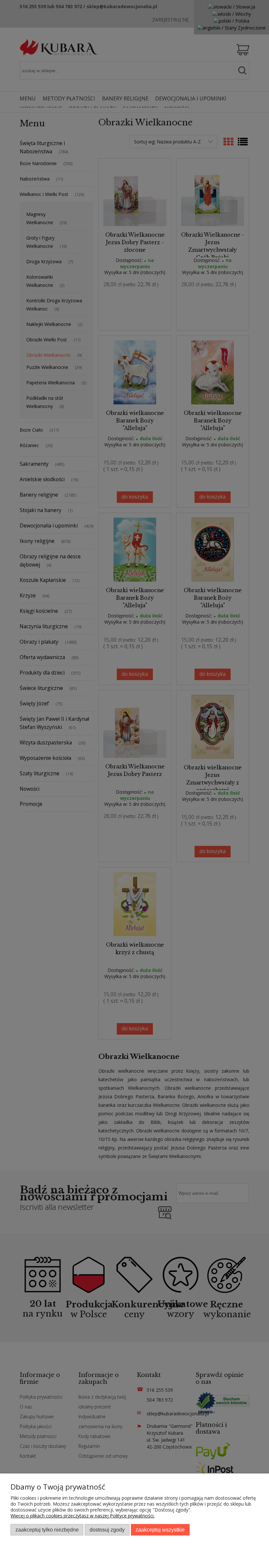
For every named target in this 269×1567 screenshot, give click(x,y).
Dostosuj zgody (107, 1530)
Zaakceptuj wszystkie (160, 1530)
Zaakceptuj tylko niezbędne (47, 1530)
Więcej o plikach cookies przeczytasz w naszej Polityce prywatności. (82, 1516)
